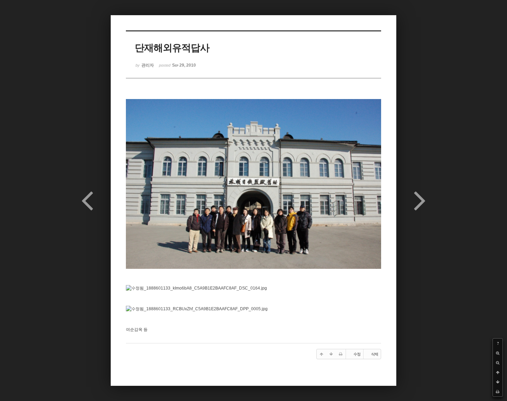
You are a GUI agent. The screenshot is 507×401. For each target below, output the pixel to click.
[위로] (498, 372)
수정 (357, 354)
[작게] (498, 363)
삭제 (374, 354)
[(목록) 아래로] (498, 382)
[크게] (498, 353)
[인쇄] (498, 392)
